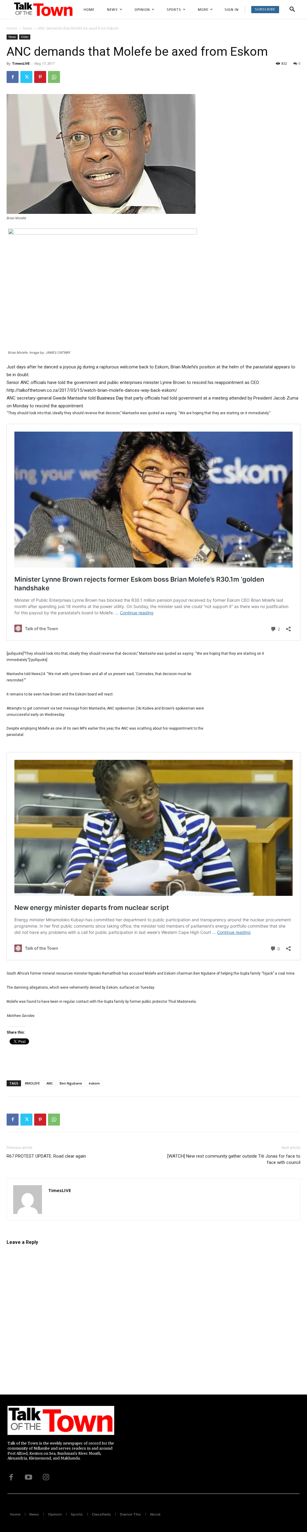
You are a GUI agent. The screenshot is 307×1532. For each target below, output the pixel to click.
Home (12, 28)
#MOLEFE (32, 1083)
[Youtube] (28, 1477)
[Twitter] (26, 77)
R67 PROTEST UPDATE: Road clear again (46, 1156)
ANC (49, 1083)
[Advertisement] (255, 710)
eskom (94, 1083)
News (27, 28)
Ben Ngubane (71, 1083)
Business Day (110, 398)
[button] (292, 9)
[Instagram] (45, 1477)
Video (24, 37)
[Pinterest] (40, 77)
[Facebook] (13, 77)
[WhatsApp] (54, 77)
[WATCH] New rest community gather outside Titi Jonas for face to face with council (233, 1159)
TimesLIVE (21, 63)
